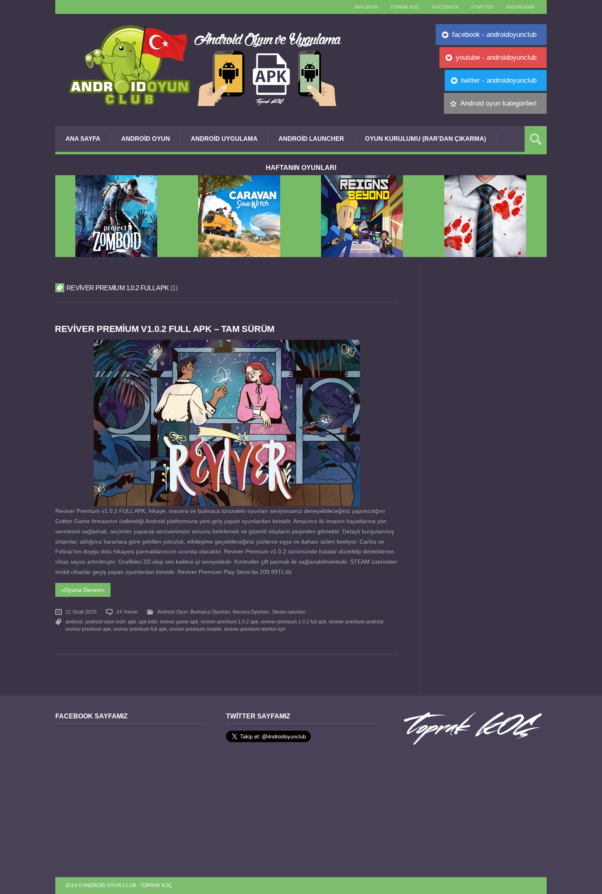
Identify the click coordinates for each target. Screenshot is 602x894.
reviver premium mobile (195, 629)
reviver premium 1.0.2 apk (229, 622)
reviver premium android (356, 622)
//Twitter (482, 7)
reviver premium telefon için (254, 629)
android (74, 622)
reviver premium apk (88, 629)
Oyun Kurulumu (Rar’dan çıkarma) (425, 138)
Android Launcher (311, 138)
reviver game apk (179, 622)
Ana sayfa (366, 7)
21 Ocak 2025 (81, 612)
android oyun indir (105, 622)
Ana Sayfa (83, 138)
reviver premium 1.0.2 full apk (293, 622)
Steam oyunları (289, 612)
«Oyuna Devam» (83, 590)
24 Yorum (127, 612)
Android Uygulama (224, 138)
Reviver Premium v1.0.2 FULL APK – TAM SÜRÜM (164, 329)
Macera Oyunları (251, 612)
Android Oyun (145, 138)
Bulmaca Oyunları (210, 612)
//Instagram (520, 7)
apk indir (147, 622)
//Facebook (445, 7)
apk (132, 622)
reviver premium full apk (140, 629)
